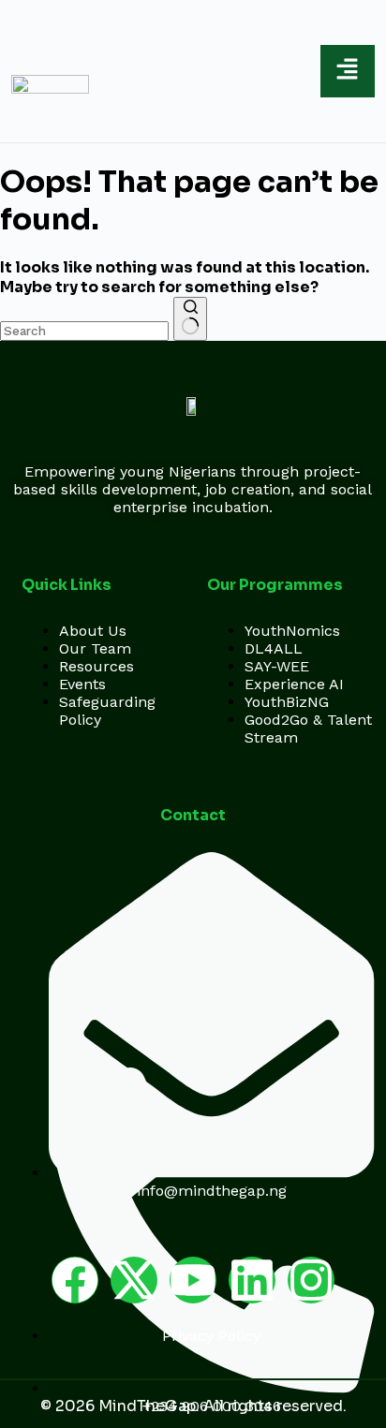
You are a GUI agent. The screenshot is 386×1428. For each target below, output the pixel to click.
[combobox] (84, 331)
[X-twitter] (134, 1280)
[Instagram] (311, 1280)
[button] (346, 71)
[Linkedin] (252, 1280)
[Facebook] (75, 1280)
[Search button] (190, 319)
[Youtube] (193, 1280)
